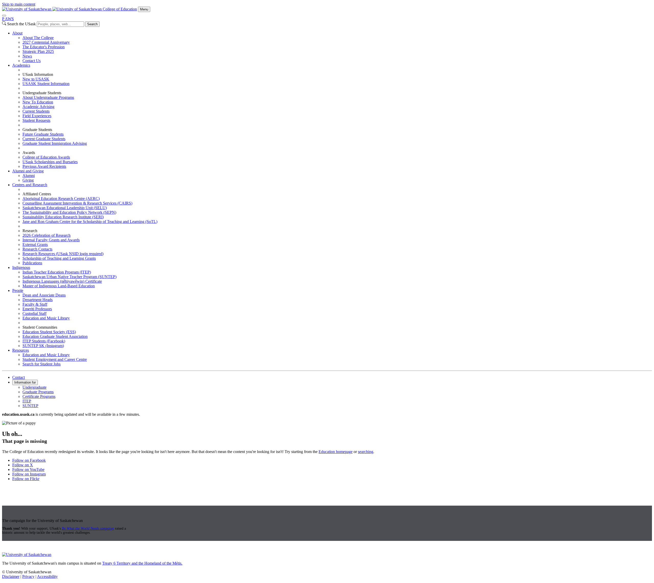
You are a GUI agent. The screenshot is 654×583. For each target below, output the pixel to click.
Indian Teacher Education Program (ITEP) (56, 272)
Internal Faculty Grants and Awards (51, 240)
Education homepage (336, 451)
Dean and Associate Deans (44, 295)
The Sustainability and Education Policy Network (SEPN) (69, 212)
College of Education (120, 9)
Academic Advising (38, 106)
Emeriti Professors (37, 309)
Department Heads (37, 300)
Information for (25, 382)
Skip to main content (18, 4)
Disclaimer (10, 576)
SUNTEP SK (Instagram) (43, 345)
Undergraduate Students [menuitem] (41, 93)
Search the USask (21, 24)
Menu (144, 9)
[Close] (4, 15)
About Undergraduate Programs (48, 97)
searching (365, 451)
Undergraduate (34, 387)
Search (92, 24)
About (17, 33)
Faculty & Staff (34, 304)
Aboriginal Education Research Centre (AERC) (61, 198)
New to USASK (35, 79)
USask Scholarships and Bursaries (50, 162)
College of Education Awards (46, 157)
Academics (21, 65)
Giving (28, 180)
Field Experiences (36, 116)
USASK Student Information (45, 83)
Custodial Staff (34, 313)
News (27, 56)
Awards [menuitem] (28, 152)
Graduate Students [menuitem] (37, 129)
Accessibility (47, 576)
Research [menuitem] (29, 231)
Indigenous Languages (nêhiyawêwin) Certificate (62, 281)
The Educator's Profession (43, 47)
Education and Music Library (46, 318)
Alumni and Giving (28, 171)
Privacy (28, 576)
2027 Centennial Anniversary (46, 42)
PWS (8, 19)
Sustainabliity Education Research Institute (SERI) (63, 217)
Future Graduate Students (43, 134)
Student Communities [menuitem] (39, 327)
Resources (20, 350)
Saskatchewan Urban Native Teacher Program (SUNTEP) (69, 277)
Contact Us (31, 60)
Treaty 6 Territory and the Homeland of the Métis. (142, 563)
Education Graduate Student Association (55, 336)
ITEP (26, 401)
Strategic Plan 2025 (38, 51)
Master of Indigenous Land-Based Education (58, 286)
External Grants (35, 244)
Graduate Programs (38, 392)
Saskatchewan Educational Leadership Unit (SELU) (64, 208)
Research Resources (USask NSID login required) (62, 254)
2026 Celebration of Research (46, 235)
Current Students (36, 111)
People (17, 290)
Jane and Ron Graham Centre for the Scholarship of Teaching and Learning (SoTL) (89, 221)
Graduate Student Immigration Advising (54, 143)
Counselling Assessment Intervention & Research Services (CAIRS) (77, 203)
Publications (32, 263)
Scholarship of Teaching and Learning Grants (59, 258)
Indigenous (21, 267)
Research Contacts (37, 249)
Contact (18, 377)
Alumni (28, 175)
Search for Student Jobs (41, 364)
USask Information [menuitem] (37, 74)
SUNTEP (30, 405)
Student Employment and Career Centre (54, 359)
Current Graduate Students (43, 139)
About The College (38, 37)
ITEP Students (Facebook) (43, 341)
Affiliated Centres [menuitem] (36, 194)
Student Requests (36, 120)
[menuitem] (332, 47)
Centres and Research (29, 185)
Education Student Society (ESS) (49, 332)
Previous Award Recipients (44, 166)
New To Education (37, 102)
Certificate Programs (38, 396)
